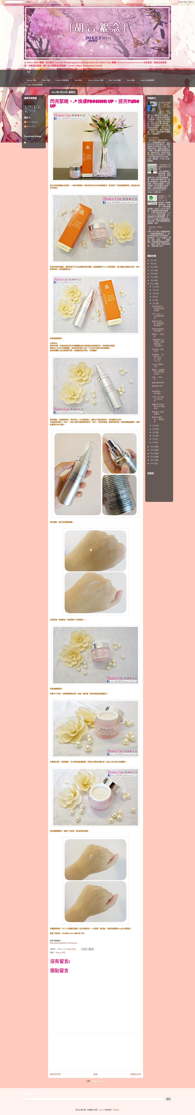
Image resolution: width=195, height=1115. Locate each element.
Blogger (116, 1110)
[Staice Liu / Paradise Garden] (25, 143)
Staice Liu (30, 126)
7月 (154, 304)
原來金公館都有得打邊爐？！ (158, 330)
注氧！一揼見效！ (157, 378)
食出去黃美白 (154, 138)
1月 (154, 442)
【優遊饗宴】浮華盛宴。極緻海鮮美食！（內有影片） (158, 343)
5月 (154, 429)
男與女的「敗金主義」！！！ (156, 228)
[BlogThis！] (85, 949)
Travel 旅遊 (130, 80)
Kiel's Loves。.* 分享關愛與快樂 (158, 316)
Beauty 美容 (31, 80)
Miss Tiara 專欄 (115, 80)
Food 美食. (78, 80)
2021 (152, 270)
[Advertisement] (95, 1052)
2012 (152, 460)
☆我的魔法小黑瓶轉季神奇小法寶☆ (164, 167)
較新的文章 (55, 1074)
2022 (152, 267)
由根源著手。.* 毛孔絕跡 (157, 392)
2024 (152, 260)
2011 (152, 464)
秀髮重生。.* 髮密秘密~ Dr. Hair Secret (164, 198)
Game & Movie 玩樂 (95, 80)
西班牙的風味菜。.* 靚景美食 (158, 419)
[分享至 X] (87, 949)
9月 (154, 297)
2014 (152, 453)
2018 (152, 280)
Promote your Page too (31, 145)
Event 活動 (46, 80)
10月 (154, 293)
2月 (154, 439)
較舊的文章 (135, 1074)
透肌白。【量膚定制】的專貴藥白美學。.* (158, 372)
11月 (154, 290)
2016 (152, 447)
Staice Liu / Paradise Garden (33, 141)
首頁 (28, 72)
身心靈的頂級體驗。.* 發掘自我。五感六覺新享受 (164, 106)
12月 (154, 287)
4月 (154, 432)
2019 (152, 277)
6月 (154, 426)
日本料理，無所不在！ (158, 350)
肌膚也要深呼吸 (158, 383)
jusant (101, 1110)
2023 (152, 264)
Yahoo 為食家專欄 (147, 80)
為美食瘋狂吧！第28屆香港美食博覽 (158, 308)
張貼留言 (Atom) (98, 1081)
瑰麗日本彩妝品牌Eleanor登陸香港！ (158, 406)
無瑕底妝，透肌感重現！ (158, 413)
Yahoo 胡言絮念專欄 (34, 85)
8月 (154, 300)
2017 (152, 284)
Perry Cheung (32, 122)
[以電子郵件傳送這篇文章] (82, 949)
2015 (152, 450)
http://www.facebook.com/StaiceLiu (63, 943)
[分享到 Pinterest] (92, 949)
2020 (152, 274)
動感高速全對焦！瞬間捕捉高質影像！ (158, 323)
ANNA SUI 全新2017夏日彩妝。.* (158, 399)
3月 (154, 436)
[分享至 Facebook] (90, 949)
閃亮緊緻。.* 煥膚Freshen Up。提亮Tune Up (158, 358)
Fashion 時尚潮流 (62, 80)
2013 (152, 457)
